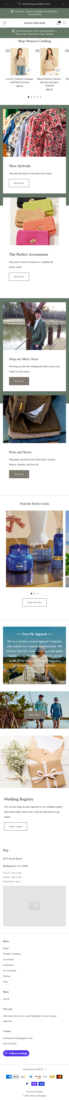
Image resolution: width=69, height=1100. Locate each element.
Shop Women (34, 675)
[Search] (64, 23)
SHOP (34, 554)
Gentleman (8, 965)
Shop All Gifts (35, 602)
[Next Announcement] (63, 4)
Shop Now (19, 183)
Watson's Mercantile (34, 22)
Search (6, 998)
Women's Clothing (11, 953)
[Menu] (4, 23)
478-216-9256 (9, 1043)
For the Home (9, 970)
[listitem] (34, 4)
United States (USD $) (33, 1069)
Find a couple (15, 826)
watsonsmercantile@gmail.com (17, 1038)
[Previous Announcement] (6, 4)
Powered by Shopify (34, 1092)
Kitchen (6, 976)
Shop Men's (34, 715)
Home (6, 948)
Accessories (8, 959)
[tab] (28, 97)
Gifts (5, 981)
